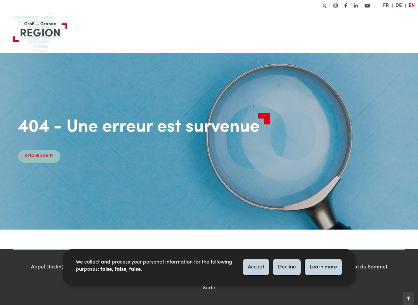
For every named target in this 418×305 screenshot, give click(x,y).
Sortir (209, 288)
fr (386, 5)
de (398, 5)
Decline (287, 267)
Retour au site (39, 156)
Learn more (323, 267)
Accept (256, 267)
